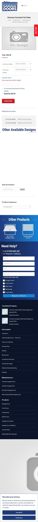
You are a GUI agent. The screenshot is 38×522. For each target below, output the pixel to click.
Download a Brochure (8, 359)
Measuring (8, 289)
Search (22, 189)
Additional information (9, 111)
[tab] (19, 110)
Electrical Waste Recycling (9, 368)
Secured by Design (7, 363)
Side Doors (8, 286)
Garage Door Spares (7, 421)
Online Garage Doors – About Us (11, 337)
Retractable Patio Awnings (9, 434)
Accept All (19, 512)
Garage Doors (9, 280)
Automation (9, 292)
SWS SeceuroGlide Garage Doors (11, 394)
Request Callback (13, 254)
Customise (19, 518)
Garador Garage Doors (8, 386)
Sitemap (4, 372)
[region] (19, 508)
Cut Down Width (7, 64)
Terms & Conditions (7, 342)
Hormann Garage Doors (8, 381)
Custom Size (7, 78)
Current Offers (6, 429)
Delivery (4, 350)
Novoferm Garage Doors (9, 390)
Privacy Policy (5, 346)
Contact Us (5, 333)
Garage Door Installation (9, 425)
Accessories (5, 412)
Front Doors (9, 283)
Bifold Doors (5, 417)
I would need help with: (11, 277)
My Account (5, 355)
